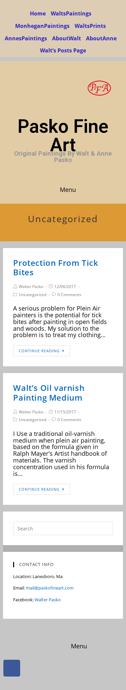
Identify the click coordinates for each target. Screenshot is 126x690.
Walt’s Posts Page (63, 50)
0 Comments (69, 294)
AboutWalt (66, 38)
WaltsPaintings (71, 13)
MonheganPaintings (42, 26)
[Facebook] (11, 668)
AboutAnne (101, 38)
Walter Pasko (31, 286)
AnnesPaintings (26, 38)
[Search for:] (63, 528)
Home (38, 13)
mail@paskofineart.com (50, 588)
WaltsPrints (90, 26)
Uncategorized (32, 294)
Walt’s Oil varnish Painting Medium (48, 392)
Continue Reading (39, 350)
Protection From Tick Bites (55, 267)
